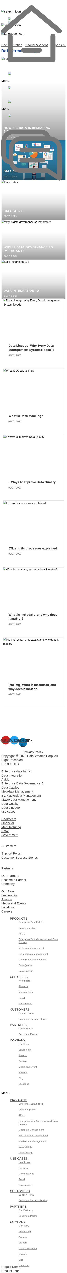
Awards (23, 1055)
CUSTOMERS (20, 1009)
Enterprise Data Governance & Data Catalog (38, 941)
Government (25, 1003)
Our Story (24, 1044)
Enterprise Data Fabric (31, 922)
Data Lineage (26, 971)
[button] (6, 81)
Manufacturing (26, 992)
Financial (23, 986)
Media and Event (28, 1066)
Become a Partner (28, 1034)
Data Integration (27, 928)
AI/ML (22, 933)
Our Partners (26, 1028)
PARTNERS (18, 1025)
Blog (21, 1078)
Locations (24, 1083)
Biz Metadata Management (33, 954)
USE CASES (19, 977)
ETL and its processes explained (32, 548)
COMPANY (17, 1040)
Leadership (25, 1049)
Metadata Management (31, 948)
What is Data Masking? (25, 416)
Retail (22, 997)
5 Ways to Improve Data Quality (32, 482)
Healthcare (24, 980)
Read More (16, 360)
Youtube (23, 1072)
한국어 (27, 17)
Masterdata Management (32, 959)
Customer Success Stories (33, 1019)
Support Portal (26, 1013)
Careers (23, 1061)
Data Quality (25, 965)
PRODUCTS (18, 918)
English (28, 13)
